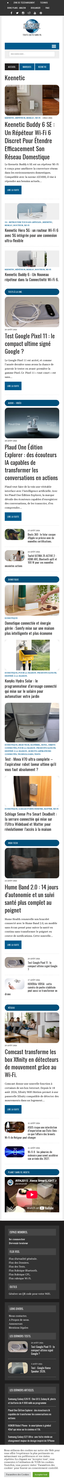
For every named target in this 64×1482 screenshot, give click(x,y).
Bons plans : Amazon (16, 7)
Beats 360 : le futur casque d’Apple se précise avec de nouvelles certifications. (41, 537)
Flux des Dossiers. (19, 1262)
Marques (27, 66)
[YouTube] (35, 13)
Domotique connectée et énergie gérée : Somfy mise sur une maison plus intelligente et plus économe (29, 628)
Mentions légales (18, 1327)
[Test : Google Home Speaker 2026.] (18, 1371)
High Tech (24, 745)
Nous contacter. (18, 1315)
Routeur (18, 225)
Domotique (13, 579)
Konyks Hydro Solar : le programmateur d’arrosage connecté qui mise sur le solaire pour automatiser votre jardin (31, 688)
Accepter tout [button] (41, 1474)
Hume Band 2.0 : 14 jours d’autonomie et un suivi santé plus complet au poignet (31, 898)
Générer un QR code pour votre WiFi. (30, 1293)
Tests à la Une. (15, 291)
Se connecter (17, 1239)
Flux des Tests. (17, 1266)
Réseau (11, 1007)
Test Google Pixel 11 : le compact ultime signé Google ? (30, 343)
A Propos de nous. (19, 1319)
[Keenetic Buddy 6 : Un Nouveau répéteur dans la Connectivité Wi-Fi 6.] (32, 265)
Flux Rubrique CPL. (20, 1274)
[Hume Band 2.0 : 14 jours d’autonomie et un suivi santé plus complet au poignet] (32, 876)
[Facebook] (11, 13)
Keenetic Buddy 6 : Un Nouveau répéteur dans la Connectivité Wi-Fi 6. (32, 276)
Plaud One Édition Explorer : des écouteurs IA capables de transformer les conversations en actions (31, 462)
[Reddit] (29, 13)
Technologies (25, 754)
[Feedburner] (46, 13)
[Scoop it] (52, 13)
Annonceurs (15, 1323)
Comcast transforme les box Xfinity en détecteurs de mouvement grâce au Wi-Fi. (31, 1063)
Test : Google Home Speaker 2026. (41, 1369)
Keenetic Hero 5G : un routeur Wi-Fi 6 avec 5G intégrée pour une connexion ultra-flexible (31, 235)
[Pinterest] (40, 13)
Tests (37, 754)
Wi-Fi (37, 118)
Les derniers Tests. (20, 1336)
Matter (48, 809)
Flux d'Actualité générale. (23, 1258)
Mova (44, 745)
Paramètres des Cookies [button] (17, 1474)
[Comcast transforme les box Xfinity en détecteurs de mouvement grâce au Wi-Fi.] (32, 1041)
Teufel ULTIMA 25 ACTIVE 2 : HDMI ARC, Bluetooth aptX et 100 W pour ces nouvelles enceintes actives (31, 561)
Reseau (30, 118)
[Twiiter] (17, 13)
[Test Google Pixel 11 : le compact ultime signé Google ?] (32, 325)
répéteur (20, 118)
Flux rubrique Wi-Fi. (20, 1278)
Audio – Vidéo (14, 403)
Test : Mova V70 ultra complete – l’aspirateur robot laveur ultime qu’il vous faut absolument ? (30, 764)
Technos (44, 2)
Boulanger (35, 7)
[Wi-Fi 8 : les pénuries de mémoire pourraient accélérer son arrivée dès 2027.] (14, 1155)
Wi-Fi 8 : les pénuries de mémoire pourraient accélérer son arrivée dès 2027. (43, 1155)
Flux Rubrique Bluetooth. (23, 1270)
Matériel (35, 745)
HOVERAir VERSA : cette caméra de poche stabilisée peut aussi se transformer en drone (31, 989)
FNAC (47, 7)
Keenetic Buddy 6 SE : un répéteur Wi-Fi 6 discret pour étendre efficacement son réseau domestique (29, 140)
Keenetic (9, 118)
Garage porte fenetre (31, 809)
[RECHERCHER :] (32, 54)
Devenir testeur (18, 1243)
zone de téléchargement (24, 2)
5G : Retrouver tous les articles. (23, 222)
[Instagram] (23, 13)
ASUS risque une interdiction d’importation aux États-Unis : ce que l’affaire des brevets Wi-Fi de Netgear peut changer (31, 1132)
